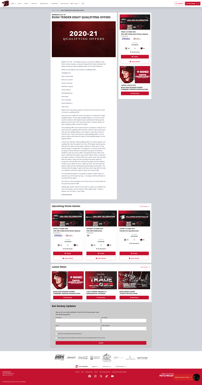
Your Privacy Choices (104, 372)
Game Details (136, 61)
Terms (96, 372)
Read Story (135, 93)
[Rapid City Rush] (5, 4)
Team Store (64, 3)
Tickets (26, 3)
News (12, 3)
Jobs (82, 372)
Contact (77, 372)
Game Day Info (44, 3)
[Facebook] (89, 376)
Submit (101, 343)
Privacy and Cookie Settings (119, 372)
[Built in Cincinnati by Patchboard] (167, 374)
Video (19, 3)
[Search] (83, 3)
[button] (186, 377)
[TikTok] (106, 376)
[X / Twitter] (101, 376)
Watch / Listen (74, 3)
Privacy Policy (88, 372)
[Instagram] (95, 376)
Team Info (34, 3)
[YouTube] (112, 376)
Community (54, 3)
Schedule (180, 3)
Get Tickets (191, 3)
